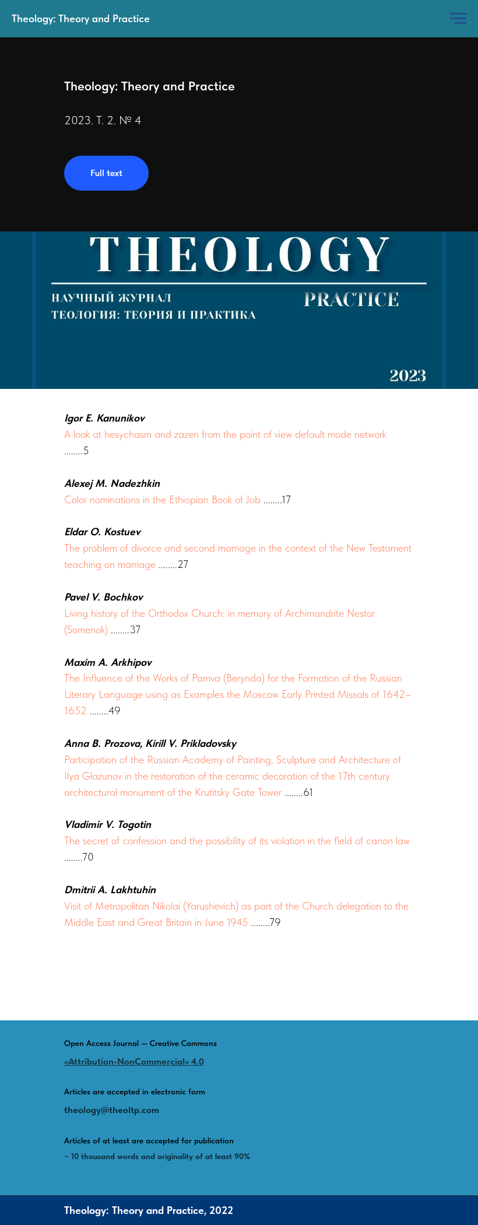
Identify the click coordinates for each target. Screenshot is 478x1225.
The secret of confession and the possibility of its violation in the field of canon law (237, 840)
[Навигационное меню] (458, 18)
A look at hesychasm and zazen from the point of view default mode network (225, 434)
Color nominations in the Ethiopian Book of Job (162, 499)
